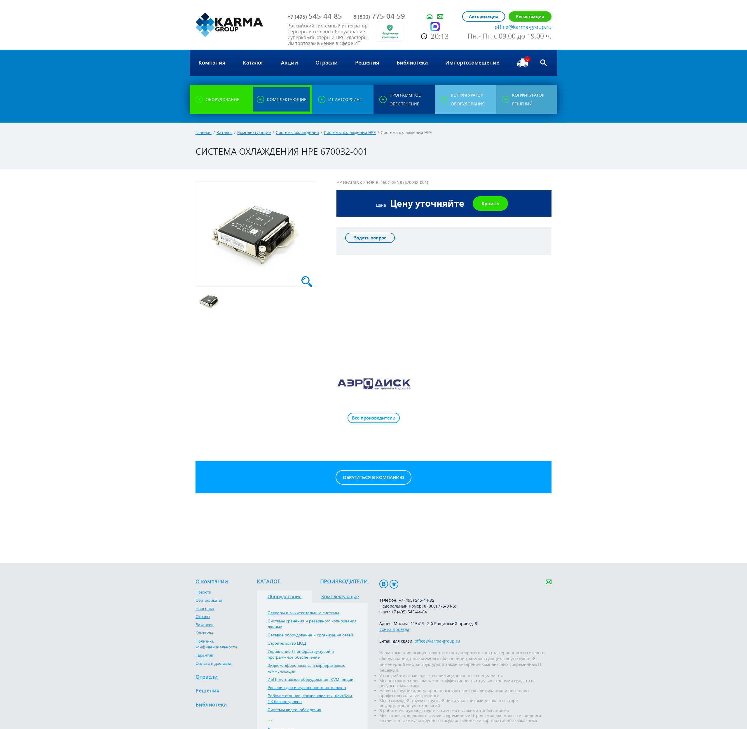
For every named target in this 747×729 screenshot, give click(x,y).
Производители (344, 581)
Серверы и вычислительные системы (303, 612)
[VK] (383, 584)
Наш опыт (205, 608)
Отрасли (207, 677)
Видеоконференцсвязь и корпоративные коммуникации (306, 668)
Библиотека (211, 705)
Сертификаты (209, 600)
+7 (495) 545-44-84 (409, 612)
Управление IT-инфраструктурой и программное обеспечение (301, 654)
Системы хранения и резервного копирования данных (312, 624)
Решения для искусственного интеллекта (307, 687)
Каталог (224, 132)
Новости (203, 592)
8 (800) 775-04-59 (440, 606)
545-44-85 (314, 16)
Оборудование (284, 596)
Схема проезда (394, 629)
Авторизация (483, 16)
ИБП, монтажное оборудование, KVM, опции (310, 679)
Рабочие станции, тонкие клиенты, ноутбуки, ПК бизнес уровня (310, 698)
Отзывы (203, 616)
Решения (207, 691)
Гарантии (204, 655)
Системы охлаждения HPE (350, 132)
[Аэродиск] (373, 383)
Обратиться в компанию (373, 477)
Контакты (204, 633)
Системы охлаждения (297, 132)
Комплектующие (254, 132)
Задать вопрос (370, 238)
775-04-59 (379, 16)
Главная (204, 132)
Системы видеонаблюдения (294, 709)
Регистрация (530, 16)
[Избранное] (394, 584)
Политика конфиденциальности (216, 644)
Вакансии (205, 624)
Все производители (373, 418)
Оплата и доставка (213, 663)
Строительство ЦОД (287, 643)
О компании (212, 581)
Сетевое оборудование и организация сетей (310, 635)
